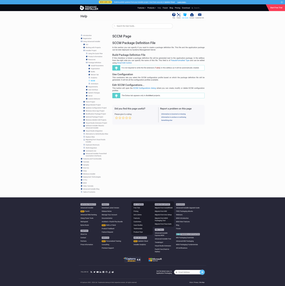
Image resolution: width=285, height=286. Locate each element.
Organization (95, 69)
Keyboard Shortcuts (92, 145)
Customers (137, 222)
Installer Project (91, 50)
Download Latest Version (110, 208)
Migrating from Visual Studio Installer (95, 141)
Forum (165, 8)
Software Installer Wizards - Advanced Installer (95, 127)
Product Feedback (108, 228)
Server (90, 96)
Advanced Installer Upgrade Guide (188, 208)
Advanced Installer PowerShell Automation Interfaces (96, 155)
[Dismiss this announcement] (282, 2)
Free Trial (137, 208)
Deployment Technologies (92, 177)
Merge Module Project (93, 105)
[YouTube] (97, 272)
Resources (91, 59)
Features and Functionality (92, 159)
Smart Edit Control (124, 63)
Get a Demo (138, 215)
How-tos (86, 168)
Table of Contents (89, 192)
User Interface (93, 90)
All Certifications (181, 248)
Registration (87, 38)
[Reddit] (113, 272)
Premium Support (108, 248)
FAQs (85, 171)
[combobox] (142, 26)
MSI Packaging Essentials (185, 238)
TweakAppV (159, 242)
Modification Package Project (96, 114)
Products (150, 8)
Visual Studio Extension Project (96, 123)
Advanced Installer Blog (91, 189)
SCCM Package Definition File (133, 43)
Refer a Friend (111, 225)
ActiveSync (94, 84)
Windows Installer (89, 174)
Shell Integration (91, 148)
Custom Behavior (94, 99)
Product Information (95, 56)
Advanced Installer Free (163, 239)
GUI (87, 44)
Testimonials (138, 228)
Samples (86, 165)
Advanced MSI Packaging (185, 241)
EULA (191, 282)
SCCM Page (121, 36)
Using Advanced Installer (91, 41)
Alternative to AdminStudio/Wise (97, 134)
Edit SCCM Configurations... (128, 85)
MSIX (85, 183)
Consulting (105, 244)
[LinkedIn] (100, 272)
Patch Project (90, 102)
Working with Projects (93, 47)
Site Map (202, 282)
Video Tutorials (88, 186)
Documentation (107, 218)
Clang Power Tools (86, 218)
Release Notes (107, 211)
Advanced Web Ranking (88, 215)
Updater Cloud (143, 241)
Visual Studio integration (94, 131)
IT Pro (85, 180)
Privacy (196, 282)
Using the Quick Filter (95, 53)
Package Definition (94, 62)
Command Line (91, 151)
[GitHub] (107, 272)
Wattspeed (84, 222)
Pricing (177, 8)
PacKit (87, 211)
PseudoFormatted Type (180, 60)
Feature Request (107, 232)
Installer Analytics (140, 244)
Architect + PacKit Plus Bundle (112, 222)
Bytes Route (84, 225)
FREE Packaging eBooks (184, 211)
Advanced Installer (86, 208)
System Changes (94, 93)
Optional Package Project (94, 117)
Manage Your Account (109, 215)
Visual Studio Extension (163, 246)
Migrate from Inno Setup (163, 215)
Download (186, 8)
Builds (93, 72)
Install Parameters (97, 65)
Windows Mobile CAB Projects (96, 120)
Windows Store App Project (95, 111)
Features (141, 8)
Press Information (86, 244)
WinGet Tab (95, 75)
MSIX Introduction (182, 218)
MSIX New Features (183, 222)
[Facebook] (103, 272)
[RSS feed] (91, 272)
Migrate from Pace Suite (163, 224)
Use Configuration (122, 74)
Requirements (93, 87)
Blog (171, 8)
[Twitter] (94, 272)
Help (159, 8)
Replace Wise (90, 137)
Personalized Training (113, 241)
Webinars (179, 215)
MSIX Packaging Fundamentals (187, 244)
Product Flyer (138, 232)
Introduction (87, 35)
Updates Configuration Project (96, 108)
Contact (83, 238)
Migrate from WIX (161, 211)
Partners (83, 241)
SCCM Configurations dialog (144, 88)
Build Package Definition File (128, 54)
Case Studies (138, 225)
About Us (83, 234)
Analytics (94, 78)
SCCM (93, 81)
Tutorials (86, 162)
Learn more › (181, 2)
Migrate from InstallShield (164, 208)
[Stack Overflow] (110, 272)
